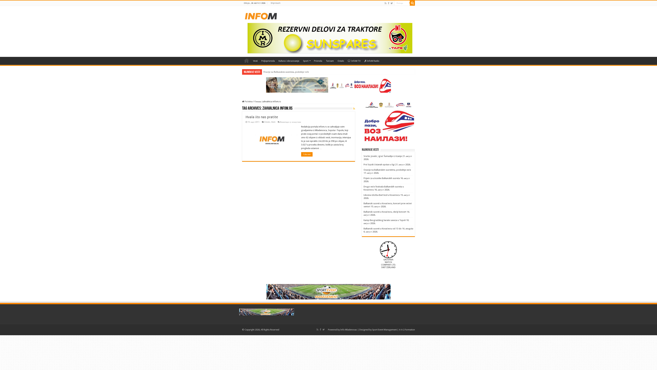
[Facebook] (389, 3)
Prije (265, 72)
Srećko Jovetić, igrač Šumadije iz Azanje (383, 156)
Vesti (255, 61)
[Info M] (261, 15)
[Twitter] (391, 3)
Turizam (330, 61)
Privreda (318, 61)
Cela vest (307, 154)
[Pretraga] (412, 3)
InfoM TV (355, 61)
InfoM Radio (373, 61)
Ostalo (341, 61)
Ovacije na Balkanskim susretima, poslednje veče (387, 170)
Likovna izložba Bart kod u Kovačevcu (382, 195)
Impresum (275, 3)
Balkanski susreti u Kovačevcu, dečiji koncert (385, 212)
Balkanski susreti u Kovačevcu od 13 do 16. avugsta (388, 228)
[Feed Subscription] (354, 108)
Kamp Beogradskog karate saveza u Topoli (385, 220)
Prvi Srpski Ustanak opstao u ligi (379, 164)
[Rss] (385, 3)
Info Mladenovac (348, 329)
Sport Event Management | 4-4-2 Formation (393, 329)
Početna (246, 60)
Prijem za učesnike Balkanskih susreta (382, 178)
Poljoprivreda (268, 61)
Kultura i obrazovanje (289, 61)
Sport (305, 61)
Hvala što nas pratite (262, 117)
